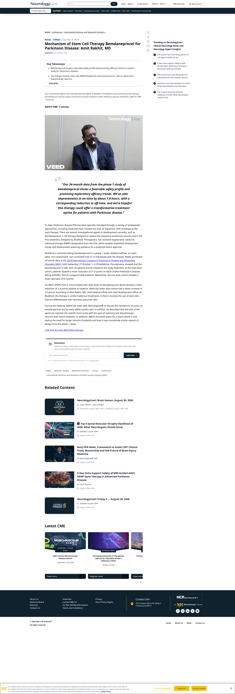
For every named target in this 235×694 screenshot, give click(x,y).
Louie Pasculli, (86, 405)
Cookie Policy (106, 691)
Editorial (34, 605)
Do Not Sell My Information (75, 605)
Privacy (98, 599)
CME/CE (155, 4)
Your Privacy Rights (104, 602)
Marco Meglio (98, 405)
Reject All (181, 688)
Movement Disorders (80, 371)
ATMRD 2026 (115, 11)
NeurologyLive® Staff (88, 458)
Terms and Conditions (73, 608)
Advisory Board (37, 602)
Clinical (95, 371)
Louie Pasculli (85, 484)
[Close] (231, 688)
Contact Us (35, 608)
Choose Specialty (39, 11)
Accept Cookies (199, 688)
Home (47, 32)
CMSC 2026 (105, 11)
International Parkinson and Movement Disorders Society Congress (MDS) (77, 375)
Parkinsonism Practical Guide (141, 11)
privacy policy (94, 361)
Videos (48, 371)
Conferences (142, 4)
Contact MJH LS (70, 602)
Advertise (67, 599)
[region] (117, 688)
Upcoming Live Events (91, 11)
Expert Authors (68, 11)
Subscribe (130, 355)
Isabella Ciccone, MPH (89, 431)
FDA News (78, 11)
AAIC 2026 (125, 11)
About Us (34, 599)
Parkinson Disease (61, 371)
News (123, 4)
